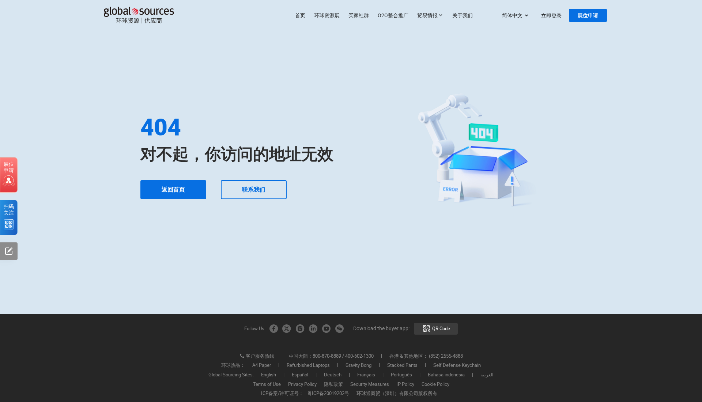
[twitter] (287, 329)
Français (366, 375)
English (268, 375)
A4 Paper (261, 365)
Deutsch (332, 375)
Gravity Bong (358, 365)
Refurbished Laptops (308, 365)
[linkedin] (313, 329)
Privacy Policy (302, 384)
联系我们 (253, 189)
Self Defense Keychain (457, 365)
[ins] (300, 329)
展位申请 (588, 15)
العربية (487, 375)
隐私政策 (333, 384)
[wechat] (339, 329)
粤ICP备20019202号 (328, 394)
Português (401, 375)
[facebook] (273, 329)
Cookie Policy (435, 384)
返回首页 (173, 189)
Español (300, 375)
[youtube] (326, 329)
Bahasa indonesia (446, 375)
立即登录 (551, 15)
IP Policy (405, 384)
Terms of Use (267, 384)
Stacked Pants (402, 365)
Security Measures (369, 384)
